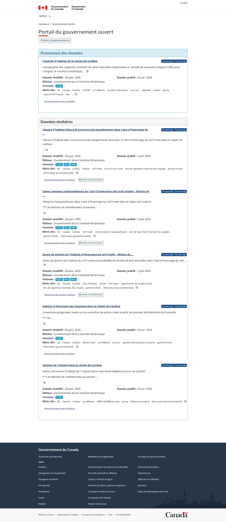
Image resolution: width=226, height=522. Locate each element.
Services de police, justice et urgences (106, 485)
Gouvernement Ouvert (63, 23)
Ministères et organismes (100, 456)
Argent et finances (97, 503)
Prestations (44, 491)
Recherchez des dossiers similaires (59, 101)
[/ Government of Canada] (62, 8)
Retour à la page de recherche (56, 40)
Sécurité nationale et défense (102, 473)
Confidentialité (123, 514)
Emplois (42, 467)
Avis (110, 514)
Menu (46, 16)
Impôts (42, 503)
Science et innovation (148, 467)
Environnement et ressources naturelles (108, 467)
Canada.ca (44, 23)
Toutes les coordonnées (50, 456)
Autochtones (144, 473)
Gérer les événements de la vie (153, 491)
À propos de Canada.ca (93, 514)
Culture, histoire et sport (100, 479)
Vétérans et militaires (148, 479)
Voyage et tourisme (48, 479)
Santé (41, 497)
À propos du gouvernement (151, 456)
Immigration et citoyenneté (52, 473)
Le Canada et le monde (99, 497)
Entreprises (44, 485)
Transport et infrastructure (101, 491)
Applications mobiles (67, 514)
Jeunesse (142, 485)
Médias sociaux (46, 514)
